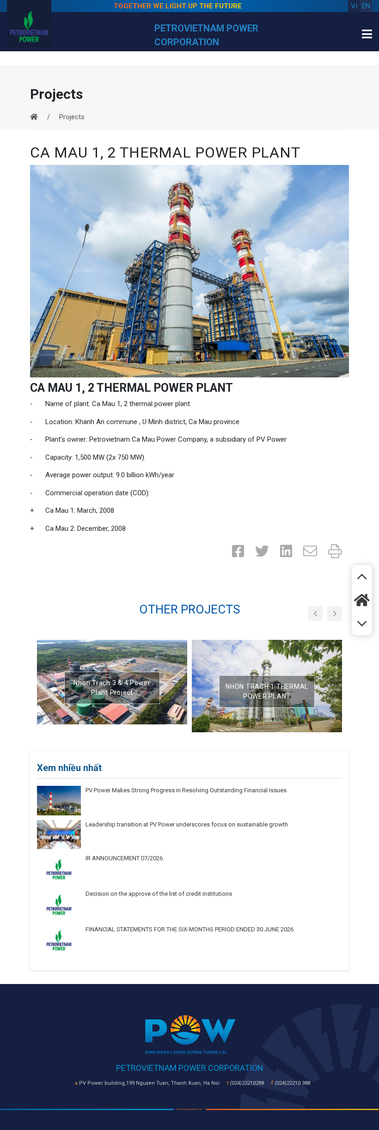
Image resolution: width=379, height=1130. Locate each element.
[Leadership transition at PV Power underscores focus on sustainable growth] (59, 834)
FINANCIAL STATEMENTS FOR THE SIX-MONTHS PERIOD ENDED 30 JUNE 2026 (189, 929)
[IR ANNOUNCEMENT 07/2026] (59, 869)
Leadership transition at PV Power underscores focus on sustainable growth (187, 824)
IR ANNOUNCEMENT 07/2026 (124, 858)
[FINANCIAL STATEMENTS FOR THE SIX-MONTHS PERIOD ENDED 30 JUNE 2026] (59, 940)
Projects (72, 117)
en (366, 6)
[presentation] (315, 613)
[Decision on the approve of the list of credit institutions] (59, 904)
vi (354, 6)
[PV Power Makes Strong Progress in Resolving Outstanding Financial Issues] (59, 800)
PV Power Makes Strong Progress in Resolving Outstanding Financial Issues (186, 790)
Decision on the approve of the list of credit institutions (159, 893)
